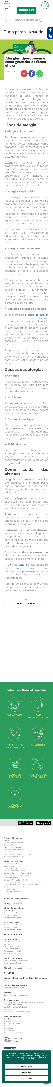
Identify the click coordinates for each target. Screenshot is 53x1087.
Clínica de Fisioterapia (12, 891)
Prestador (8, 993)
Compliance (8, 1028)
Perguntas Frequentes (12, 917)
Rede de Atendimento (12, 953)
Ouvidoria (7, 1026)
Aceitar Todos (26, 1078)
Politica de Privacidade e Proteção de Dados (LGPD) (24, 1002)
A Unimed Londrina (13, 838)
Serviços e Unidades (13, 861)
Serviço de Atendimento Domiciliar (17, 887)
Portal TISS (9, 973)
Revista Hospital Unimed (13, 843)
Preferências (26, 1066)
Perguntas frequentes (12, 951)
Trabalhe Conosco (11, 1030)
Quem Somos (9, 840)
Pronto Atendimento (11, 868)
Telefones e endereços (12, 1021)
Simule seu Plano (10, 915)
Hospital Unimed (10, 864)
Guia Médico (9, 866)
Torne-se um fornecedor (13, 1033)
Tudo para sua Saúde (14, 904)
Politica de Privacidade (13, 1005)
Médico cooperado (13, 958)
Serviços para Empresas (13, 894)
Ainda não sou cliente (14, 908)
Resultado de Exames (12, 942)
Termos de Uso (9, 1009)
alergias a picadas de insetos (30, 314)
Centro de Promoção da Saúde (16, 880)
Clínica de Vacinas (11, 878)
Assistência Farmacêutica (16, 899)
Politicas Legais (11, 1000)
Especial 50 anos (10, 845)
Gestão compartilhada (12, 963)
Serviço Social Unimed (12, 889)
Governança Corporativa (13, 847)
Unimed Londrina (18, 564)
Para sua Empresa (12, 922)
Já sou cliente (10, 939)
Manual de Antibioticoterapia (17, 968)
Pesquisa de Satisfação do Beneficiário (19, 854)
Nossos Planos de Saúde (13, 913)
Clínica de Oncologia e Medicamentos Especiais (22, 885)
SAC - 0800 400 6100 (12, 1024)
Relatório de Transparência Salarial (17, 1012)
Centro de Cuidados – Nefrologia (16, 875)
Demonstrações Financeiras (14, 850)
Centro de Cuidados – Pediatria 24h (17, 873)
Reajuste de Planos (13, 934)
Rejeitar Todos (26, 1072)
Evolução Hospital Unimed (14, 856)
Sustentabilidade (10, 852)
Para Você (8, 910)
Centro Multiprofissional (13, 882)
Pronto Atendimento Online (14, 871)
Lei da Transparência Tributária (16, 1007)
